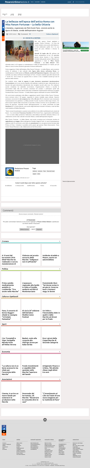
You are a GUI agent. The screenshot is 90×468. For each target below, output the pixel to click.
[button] (69, 2)
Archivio (18, 444)
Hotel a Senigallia (76, 448)
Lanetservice (34, 465)
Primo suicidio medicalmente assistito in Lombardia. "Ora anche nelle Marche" (10, 287)
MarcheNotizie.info (34, 443)
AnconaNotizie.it (34, 445)
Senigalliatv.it (61, 445)
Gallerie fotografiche (21, 450)
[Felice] (42, 190)
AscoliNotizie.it (34, 449)
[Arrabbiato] (8, 190)
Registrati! (39, 229)
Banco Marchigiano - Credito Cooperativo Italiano (77, 453)
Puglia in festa (48, 453)
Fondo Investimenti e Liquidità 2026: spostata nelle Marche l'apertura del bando (30, 370)
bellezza (35, 171)
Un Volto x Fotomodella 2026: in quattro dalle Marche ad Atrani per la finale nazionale (51, 316)
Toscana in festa (48, 454)
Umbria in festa (48, 455)
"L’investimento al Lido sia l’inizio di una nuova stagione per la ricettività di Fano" (51, 396)
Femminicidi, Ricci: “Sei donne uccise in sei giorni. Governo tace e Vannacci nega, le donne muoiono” (51, 288)
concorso (40, 171)
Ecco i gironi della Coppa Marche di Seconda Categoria (50, 340)
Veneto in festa (48, 456)
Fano (44, 171)
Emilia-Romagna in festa (50, 445)
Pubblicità (52, 465)
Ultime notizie (19, 443)
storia (38, 173)
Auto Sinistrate (62, 449)
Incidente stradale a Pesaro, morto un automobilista (51, 257)
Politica (3, 445)
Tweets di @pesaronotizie (69, 181)
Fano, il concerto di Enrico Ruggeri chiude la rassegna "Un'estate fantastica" (9, 315)
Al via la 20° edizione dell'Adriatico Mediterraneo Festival (30, 314)
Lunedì (12, 15)
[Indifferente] (31, 190)
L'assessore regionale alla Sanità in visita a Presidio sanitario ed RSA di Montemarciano (30, 287)
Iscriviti (18, 446)
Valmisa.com (61, 446)
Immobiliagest (62, 454)
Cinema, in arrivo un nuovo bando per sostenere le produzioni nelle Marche (10, 397)
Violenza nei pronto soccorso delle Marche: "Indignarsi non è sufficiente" (30, 258)
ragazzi (34, 173)
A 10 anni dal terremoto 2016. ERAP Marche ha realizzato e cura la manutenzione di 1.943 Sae (10, 260)
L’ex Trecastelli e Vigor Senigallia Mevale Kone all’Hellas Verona (9, 341)
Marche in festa (48, 443)
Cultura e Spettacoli (52, 34)
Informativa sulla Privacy (60, 465)
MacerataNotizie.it (34, 446)
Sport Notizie (61, 451)
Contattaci (19, 449)
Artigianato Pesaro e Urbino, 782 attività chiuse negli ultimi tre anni (51, 369)
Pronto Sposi (61, 453)
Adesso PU (4, 15)
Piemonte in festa (48, 451)
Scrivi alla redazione (21, 454)
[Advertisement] (76, 29)
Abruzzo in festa (48, 444)
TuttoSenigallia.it (62, 448)
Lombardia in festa (48, 450)
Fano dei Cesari (50, 171)
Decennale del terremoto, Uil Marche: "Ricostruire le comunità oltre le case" (30, 397)
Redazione (19, 445)
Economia (4, 449)
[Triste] (19, 190)
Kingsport (61, 450)
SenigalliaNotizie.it (62, 444)
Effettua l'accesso (24, 229)
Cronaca (4, 443)
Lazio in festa (47, 449)
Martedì (20, 15)
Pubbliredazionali (20, 448)
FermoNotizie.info (34, 448)
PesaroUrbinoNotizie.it (35, 444)
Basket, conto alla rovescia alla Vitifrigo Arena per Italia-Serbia (30, 341)
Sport (3, 448)
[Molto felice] (53, 190)
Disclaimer (47, 465)
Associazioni (5, 446)
